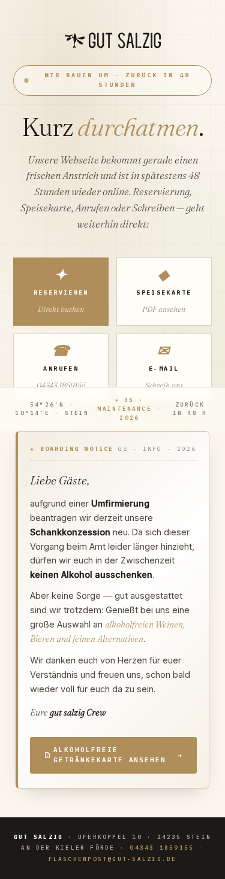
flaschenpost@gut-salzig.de (113, 859)
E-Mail (164, 366)
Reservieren (61, 290)
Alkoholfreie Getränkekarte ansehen (118, 754)
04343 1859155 (162, 847)
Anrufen (61, 366)
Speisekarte (163, 290)
